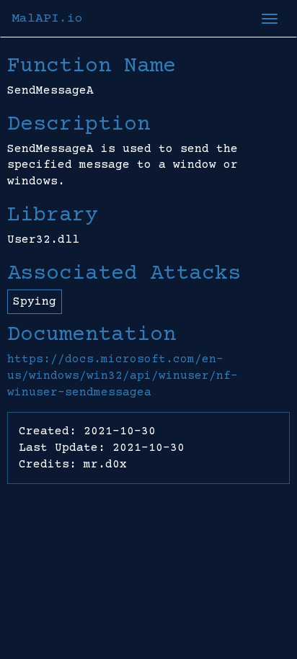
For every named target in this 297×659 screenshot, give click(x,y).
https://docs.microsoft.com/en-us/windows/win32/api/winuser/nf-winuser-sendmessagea (122, 376)
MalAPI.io (47, 19)
